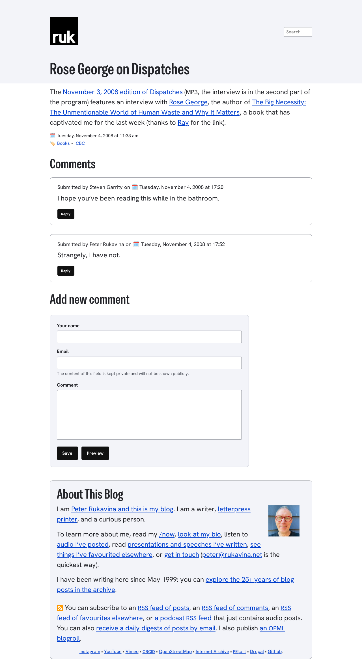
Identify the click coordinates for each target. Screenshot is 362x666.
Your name (68, 325)
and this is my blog (122, 509)
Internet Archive (212, 651)
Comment (67, 385)
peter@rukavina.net (232, 554)
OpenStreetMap (175, 651)
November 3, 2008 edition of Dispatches (123, 91)
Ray (183, 122)
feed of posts (163, 607)
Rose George (188, 102)
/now (166, 534)
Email (63, 351)
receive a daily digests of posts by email (156, 628)
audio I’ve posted (83, 544)
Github (275, 651)
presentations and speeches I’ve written (187, 544)
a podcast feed (183, 617)
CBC (80, 143)
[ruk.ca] (181, 31)
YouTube (113, 651)
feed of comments (235, 607)
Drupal (257, 651)
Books (63, 143)
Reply (65, 214)
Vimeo (132, 651)
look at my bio (199, 534)
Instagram (89, 651)
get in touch (181, 554)
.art (239, 651)
